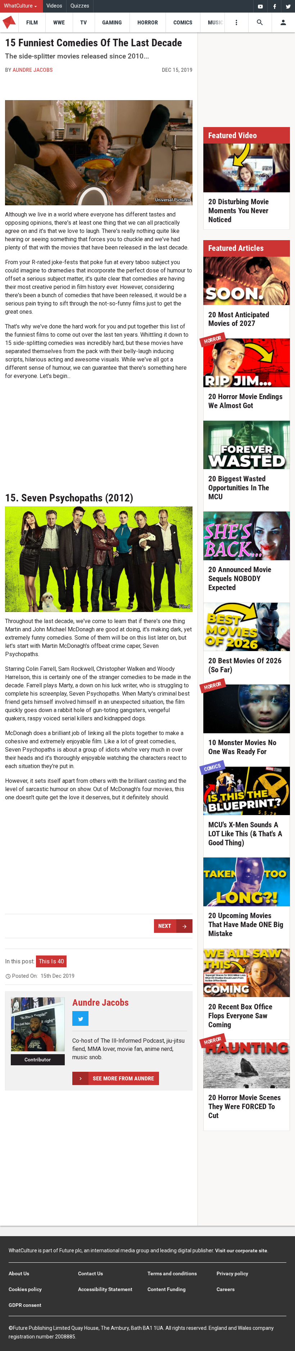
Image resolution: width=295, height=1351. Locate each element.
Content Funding (167, 1289)
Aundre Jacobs (33, 69)
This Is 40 (51, 961)
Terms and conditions (172, 1273)
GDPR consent (25, 1305)
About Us (19, 1273)
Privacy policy (232, 1273)
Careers (226, 1289)
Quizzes (80, 6)
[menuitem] (21, 6)
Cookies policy (25, 1289)
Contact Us (90, 1273)
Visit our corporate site (241, 1250)
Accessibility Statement (105, 1289)
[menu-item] (31, 22)
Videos (54, 6)
